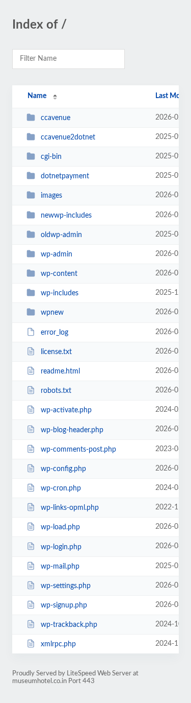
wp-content (59, 273)
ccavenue (55, 118)
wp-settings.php (66, 586)
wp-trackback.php (69, 624)
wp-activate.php (66, 410)
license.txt (56, 352)
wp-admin (56, 254)
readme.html (60, 371)
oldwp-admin (61, 235)
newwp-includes (66, 215)
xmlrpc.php (58, 644)
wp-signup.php (64, 605)
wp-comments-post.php (78, 449)
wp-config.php (63, 469)
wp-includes (59, 293)
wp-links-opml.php (70, 507)
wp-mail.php (60, 566)
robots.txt (56, 390)
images (51, 195)
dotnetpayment (65, 176)
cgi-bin (51, 156)
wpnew (52, 312)
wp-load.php (60, 527)
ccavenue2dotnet (68, 137)
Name (37, 96)
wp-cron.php (61, 488)
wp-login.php (61, 546)
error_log (54, 332)
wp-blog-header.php (72, 429)
